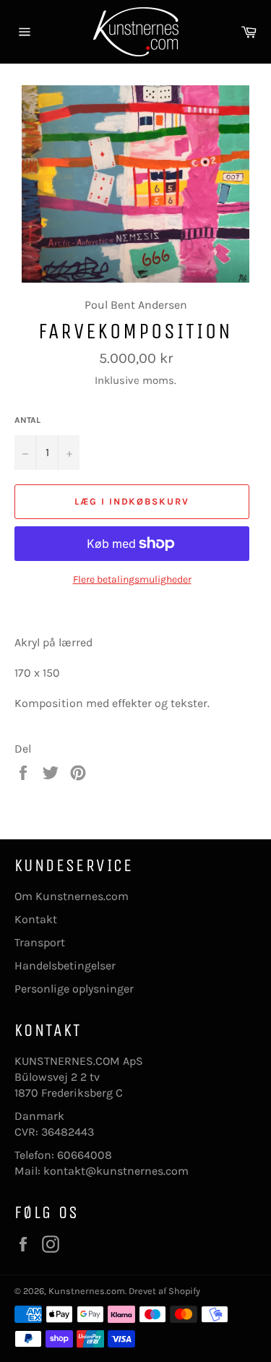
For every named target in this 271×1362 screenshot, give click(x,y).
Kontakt (35, 919)
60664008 (84, 1155)
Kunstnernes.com (86, 1290)
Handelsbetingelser (65, 965)
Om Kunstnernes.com (71, 896)
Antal (27, 420)
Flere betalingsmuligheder (132, 579)
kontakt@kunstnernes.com (116, 1171)
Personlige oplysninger (74, 988)
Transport (39, 942)
